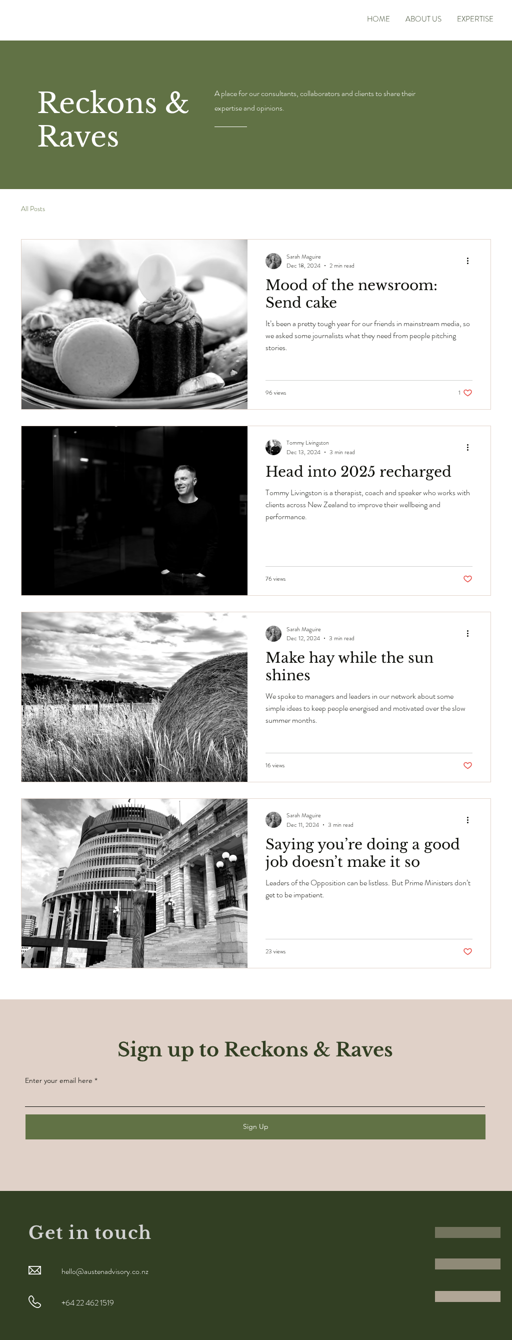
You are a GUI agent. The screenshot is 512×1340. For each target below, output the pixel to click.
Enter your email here (58, 1080)
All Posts (33, 209)
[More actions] (471, 261)
